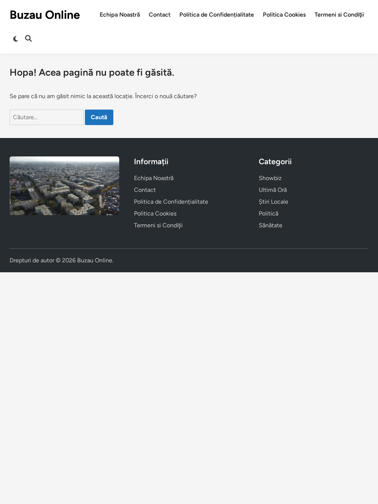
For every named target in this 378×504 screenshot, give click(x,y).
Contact (160, 14)
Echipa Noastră (120, 14)
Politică (268, 213)
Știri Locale (273, 201)
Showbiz (270, 178)
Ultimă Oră (273, 189)
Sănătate (270, 225)
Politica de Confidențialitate (216, 14)
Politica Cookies (284, 14)
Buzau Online (45, 15)
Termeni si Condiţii (339, 14)
